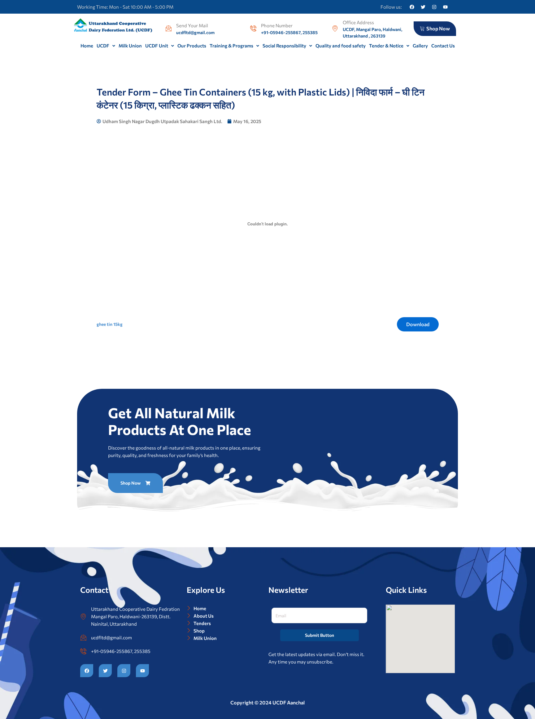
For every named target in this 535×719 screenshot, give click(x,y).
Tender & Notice (386, 45)
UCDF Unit (156, 45)
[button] (105, 45)
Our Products (191, 45)
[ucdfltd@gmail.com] (83, 637)
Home (86, 45)
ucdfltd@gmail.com (111, 637)
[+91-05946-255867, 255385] (83, 651)
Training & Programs (231, 45)
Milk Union (130, 45)
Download (417, 324)
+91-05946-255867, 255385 (120, 651)
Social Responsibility (284, 45)
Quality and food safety (340, 45)
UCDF (103, 45)
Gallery (420, 45)
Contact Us (443, 45)
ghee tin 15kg (110, 324)
